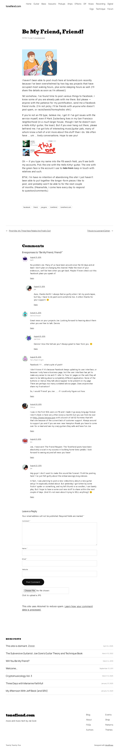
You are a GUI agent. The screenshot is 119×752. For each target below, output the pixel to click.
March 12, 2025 (107, 676)
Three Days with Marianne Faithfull (24, 683)
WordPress (109, 745)
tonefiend (53, 207)
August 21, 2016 (35, 439)
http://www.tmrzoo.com (44, 417)
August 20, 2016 (36, 404)
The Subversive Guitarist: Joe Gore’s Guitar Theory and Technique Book (44, 653)
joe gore (44, 207)
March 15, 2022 (107, 653)
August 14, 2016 (35, 313)
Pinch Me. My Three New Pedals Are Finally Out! (30, 230)
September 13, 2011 (106, 668)
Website (25, 569)
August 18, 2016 (35, 357)
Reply (32, 278)
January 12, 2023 (107, 691)
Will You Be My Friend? (18, 661)
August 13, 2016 (35, 257)
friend (35, 207)
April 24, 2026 (108, 646)
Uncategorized (39, 38)
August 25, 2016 (39, 336)
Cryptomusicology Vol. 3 (19, 676)
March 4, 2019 (108, 661)
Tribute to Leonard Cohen (98, 230)
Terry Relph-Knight (36, 360)
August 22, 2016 (36, 465)
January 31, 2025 (107, 683)
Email (24, 559)
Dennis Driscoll (35, 315)
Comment (26, 521)
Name (25, 548)
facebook (26, 207)
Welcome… (11, 668)
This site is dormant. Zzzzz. (20, 646)
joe (31, 38)
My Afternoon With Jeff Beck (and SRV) (27, 690)
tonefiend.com (13, 6)
